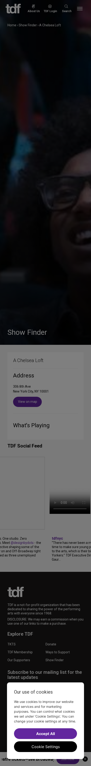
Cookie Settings (46, 746)
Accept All (45, 733)
